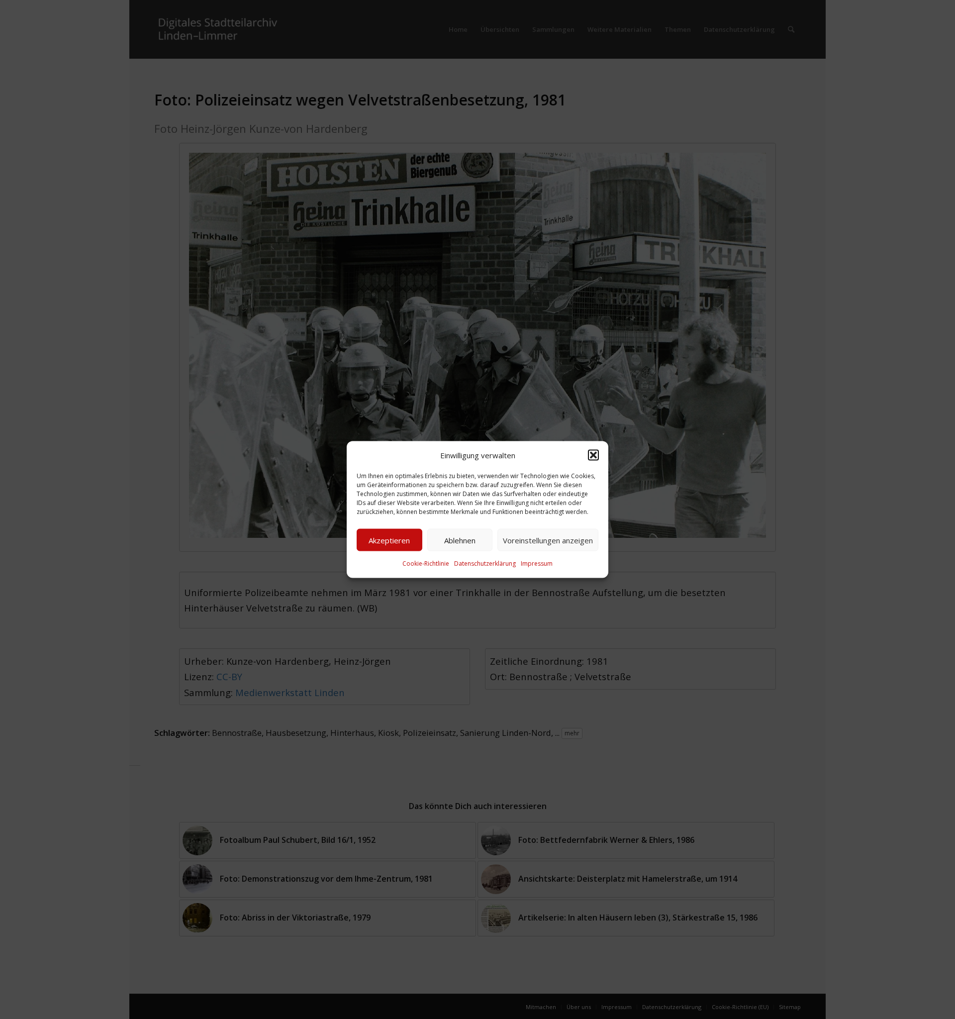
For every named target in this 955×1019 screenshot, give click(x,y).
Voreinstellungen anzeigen (548, 540)
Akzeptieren (389, 540)
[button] (593, 455)
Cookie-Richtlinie (425, 563)
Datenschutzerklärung (485, 563)
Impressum (537, 563)
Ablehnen (460, 540)
